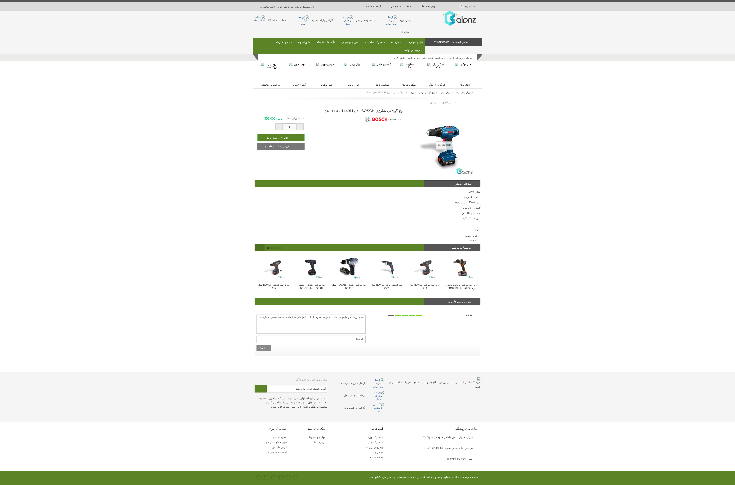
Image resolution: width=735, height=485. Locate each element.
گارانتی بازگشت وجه (322, 20)
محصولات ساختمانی (374, 42)
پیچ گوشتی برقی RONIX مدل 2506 (348, 286)
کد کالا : (334, 111)
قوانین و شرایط (317, 437)
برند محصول (394, 119)
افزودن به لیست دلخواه (278, 146)
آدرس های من (279, 447)
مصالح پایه (396, 42)
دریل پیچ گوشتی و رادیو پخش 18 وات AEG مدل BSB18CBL (424, 286)
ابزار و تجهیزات (416, 42)
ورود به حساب (427, 6)
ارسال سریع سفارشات (353, 383)
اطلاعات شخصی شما (276, 452)
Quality (468, 315)
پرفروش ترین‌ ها (374, 447)
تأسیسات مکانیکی (325, 42)
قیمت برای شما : (294, 118)
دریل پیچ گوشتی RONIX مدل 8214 (386, 286)
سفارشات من (280, 437)
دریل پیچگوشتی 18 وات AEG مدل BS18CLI (462, 286)
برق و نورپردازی (349, 42)
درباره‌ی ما (319, 442)
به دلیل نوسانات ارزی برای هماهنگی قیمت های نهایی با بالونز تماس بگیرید (432, 58)
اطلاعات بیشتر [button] (464, 183)
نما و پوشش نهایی (414, 50)
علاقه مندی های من (400, 6)
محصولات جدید (375, 442)
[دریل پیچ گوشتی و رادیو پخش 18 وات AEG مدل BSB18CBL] (424, 267)
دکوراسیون (304, 42)
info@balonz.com (456, 458)
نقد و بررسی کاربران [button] (460, 301)
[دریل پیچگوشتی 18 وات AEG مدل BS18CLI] (462, 267)
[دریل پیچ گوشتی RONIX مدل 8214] (386, 267)
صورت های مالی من (276, 442)
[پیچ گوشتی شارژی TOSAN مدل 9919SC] (311, 267)
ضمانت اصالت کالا (277, 20)
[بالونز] (453, 25)
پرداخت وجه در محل (366, 20)
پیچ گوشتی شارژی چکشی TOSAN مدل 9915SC (273, 286)
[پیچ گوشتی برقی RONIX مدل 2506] (349, 267)
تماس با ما (377, 452)
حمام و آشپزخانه (283, 42)
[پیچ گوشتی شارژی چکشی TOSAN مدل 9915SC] (273, 267)
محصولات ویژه (375, 437)
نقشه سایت (376, 457)
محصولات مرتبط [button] (462, 247)
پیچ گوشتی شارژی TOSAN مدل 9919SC (311, 286)
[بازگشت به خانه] (477, 92)
